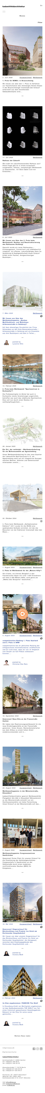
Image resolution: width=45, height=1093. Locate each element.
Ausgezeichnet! (26, 77)
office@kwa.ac (11, 1082)
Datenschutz (10, 1052)
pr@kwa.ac (11, 1085)
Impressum (9, 1048)
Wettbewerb (37, 77)
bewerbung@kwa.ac (13, 1083)
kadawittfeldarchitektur (11, 1057)
